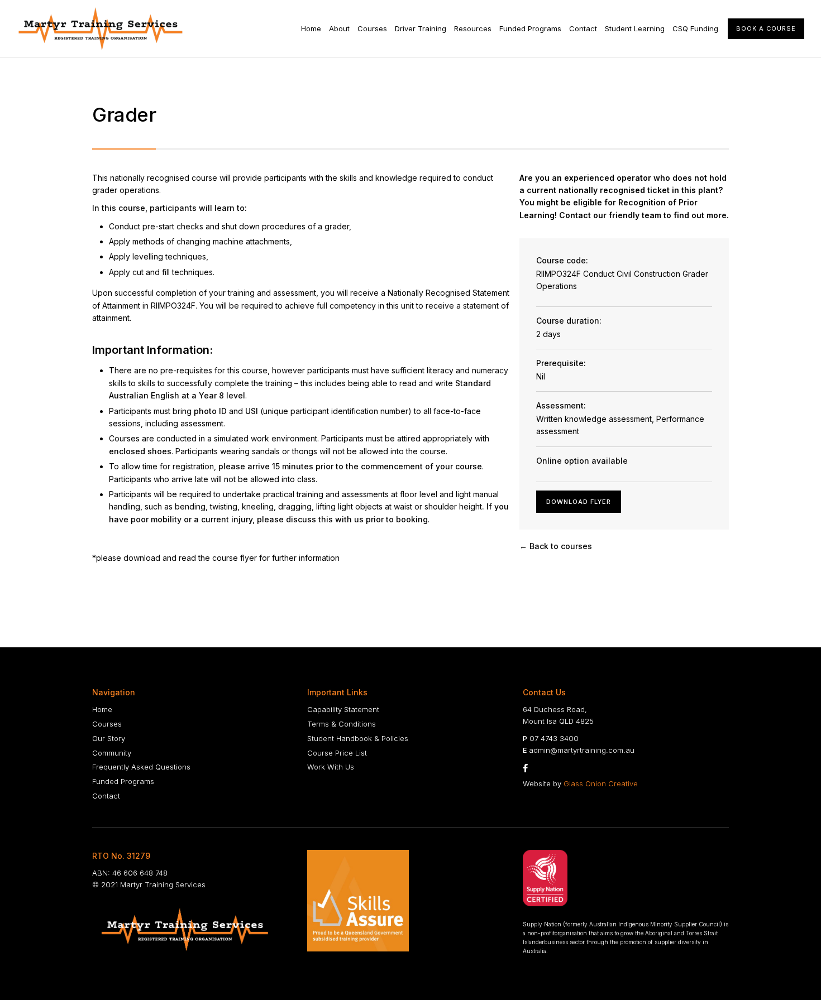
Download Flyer (578, 502)
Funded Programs (530, 28)
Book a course (766, 28)
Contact (583, 28)
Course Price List (337, 752)
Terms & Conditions (341, 723)
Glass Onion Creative (601, 783)
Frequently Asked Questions (141, 766)
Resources (472, 28)
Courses (372, 28)
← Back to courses (555, 546)
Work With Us (330, 766)
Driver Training (420, 28)
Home (311, 28)
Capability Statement (343, 709)
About (339, 28)
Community (111, 752)
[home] (100, 29)
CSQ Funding (695, 28)
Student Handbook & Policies (357, 738)
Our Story (108, 738)
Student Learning (635, 28)
